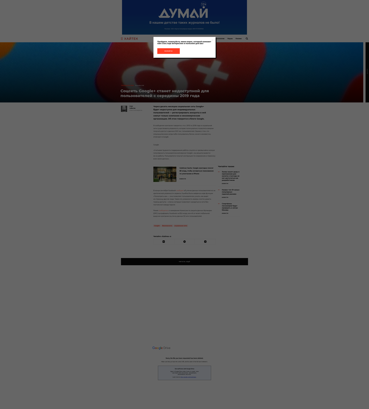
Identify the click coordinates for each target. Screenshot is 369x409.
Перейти (168, 51)
